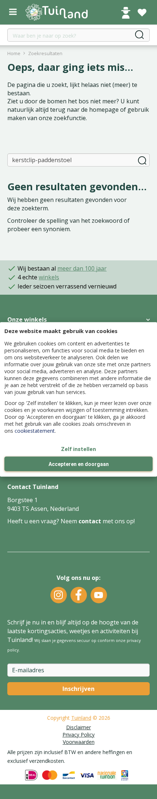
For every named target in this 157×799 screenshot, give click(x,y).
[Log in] (125, 13)
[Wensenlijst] (142, 13)
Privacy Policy (78, 734)
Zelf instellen (78, 449)
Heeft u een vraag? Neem (42, 521)
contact (89, 521)
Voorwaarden (79, 741)
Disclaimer (78, 727)
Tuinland (81, 717)
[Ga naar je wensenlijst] (142, 13)
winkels (49, 277)
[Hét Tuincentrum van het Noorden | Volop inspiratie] (57, 12)
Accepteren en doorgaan (79, 464)
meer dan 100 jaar (82, 268)
